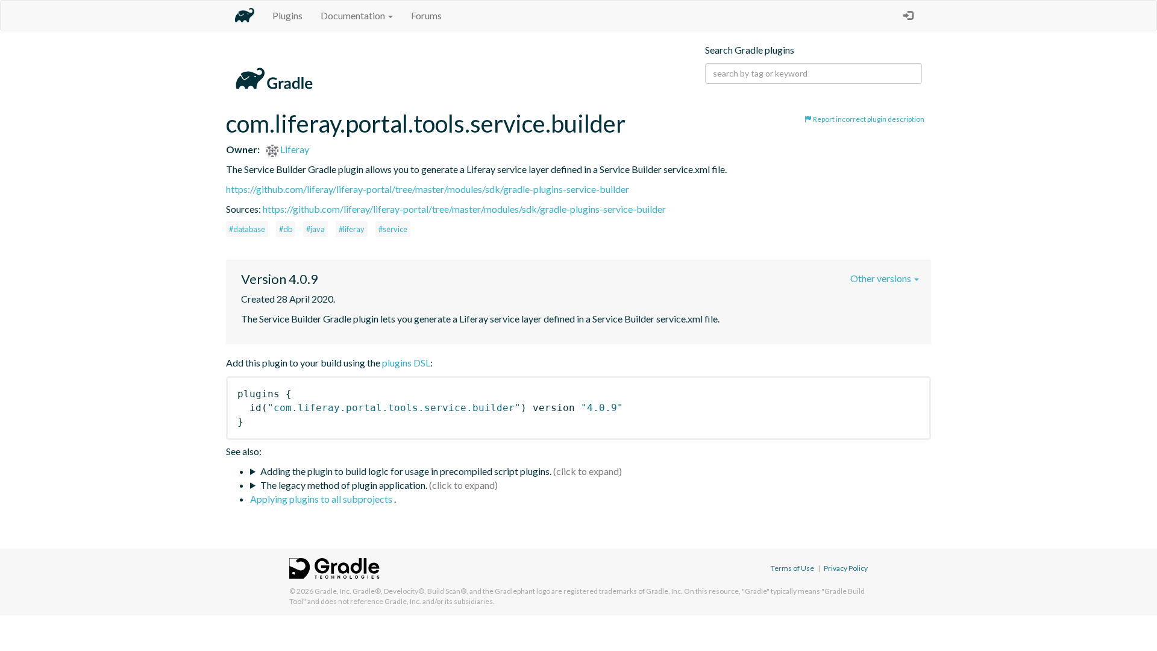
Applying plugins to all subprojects (322, 499)
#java (315, 229)
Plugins (287, 15)
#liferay (352, 229)
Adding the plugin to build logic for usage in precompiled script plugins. (405, 471)
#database (247, 229)
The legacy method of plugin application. (343, 485)
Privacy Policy (846, 568)
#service (392, 229)
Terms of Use (792, 568)
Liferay (293, 149)
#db (285, 229)
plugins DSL (406, 362)
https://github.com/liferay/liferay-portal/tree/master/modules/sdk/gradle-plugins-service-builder (427, 189)
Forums (426, 15)
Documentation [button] (354, 15)
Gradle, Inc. (333, 591)
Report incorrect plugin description (868, 119)
